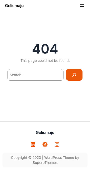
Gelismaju (14, 5)
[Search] (74, 75)
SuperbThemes (45, 162)
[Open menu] (82, 6)
